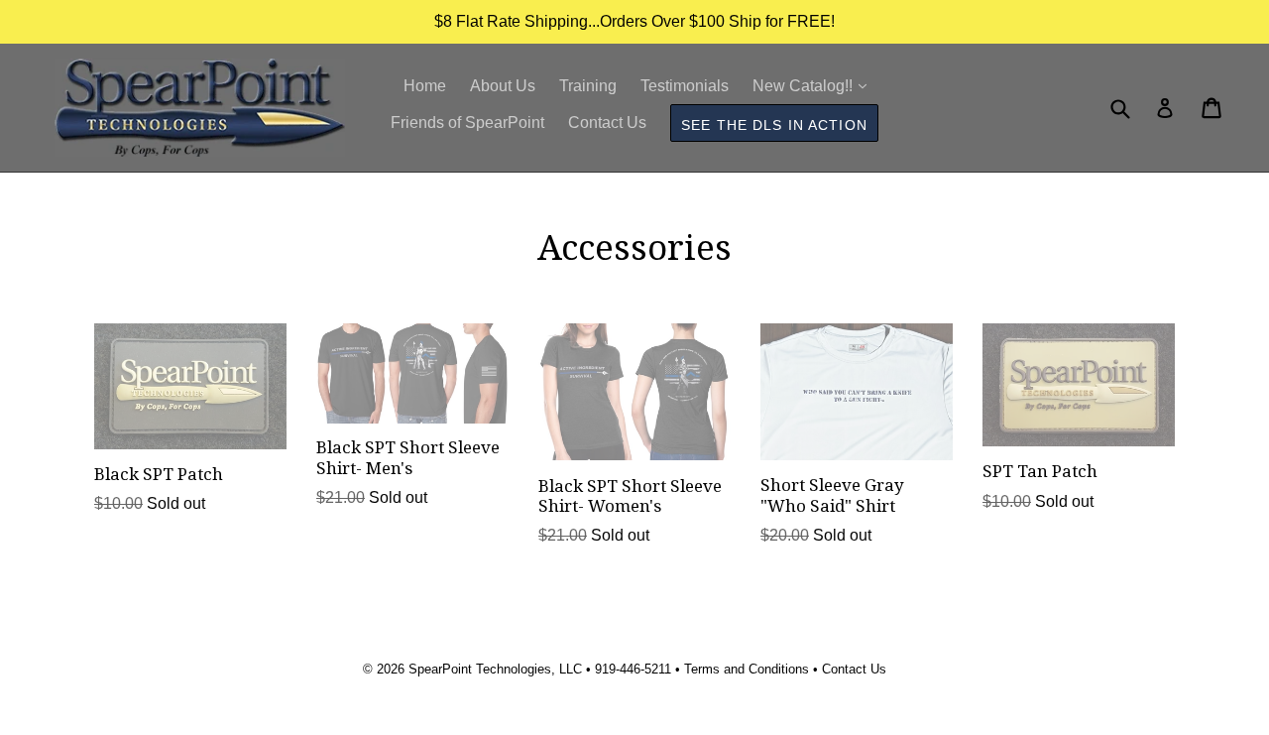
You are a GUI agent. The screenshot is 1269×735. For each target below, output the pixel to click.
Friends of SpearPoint (467, 122)
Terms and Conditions (746, 669)
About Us (502, 85)
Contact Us (607, 122)
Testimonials (684, 85)
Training (588, 85)
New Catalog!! (814, 85)
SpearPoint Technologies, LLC (495, 669)
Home (425, 85)
